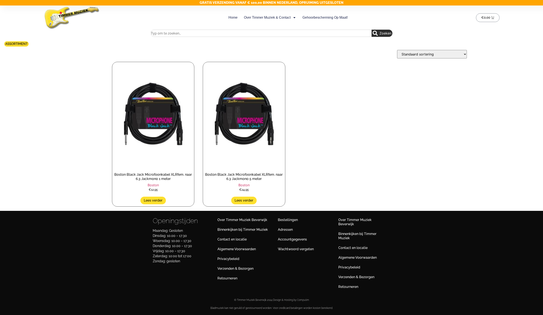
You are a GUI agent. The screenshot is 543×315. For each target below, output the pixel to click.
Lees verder (153, 200)
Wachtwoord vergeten (296, 249)
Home (233, 17)
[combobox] (261, 33)
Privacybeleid (228, 259)
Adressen (285, 230)
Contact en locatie (232, 239)
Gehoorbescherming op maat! (325, 17)
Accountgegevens (292, 239)
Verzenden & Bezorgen (235, 269)
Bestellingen (288, 220)
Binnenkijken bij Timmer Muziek (242, 230)
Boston (153, 185)
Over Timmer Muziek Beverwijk (242, 220)
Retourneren (227, 278)
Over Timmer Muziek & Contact (267, 17)
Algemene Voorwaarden (236, 249)
